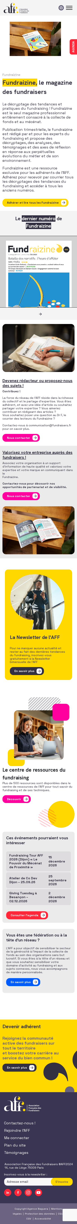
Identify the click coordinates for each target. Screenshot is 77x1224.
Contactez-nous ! (19, 1123)
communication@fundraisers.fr (50, 425)
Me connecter (16, 1137)
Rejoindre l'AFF (17, 1130)
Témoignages (16, 1152)
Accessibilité (43, 1218)
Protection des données (40, 1213)
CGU (60, 1213)
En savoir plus (24, 671)
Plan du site (15, 1145)
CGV (28, 1218)
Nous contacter (18, 438)
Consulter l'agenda (24, 915)
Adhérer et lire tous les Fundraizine (33, 202)
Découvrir (14, 799)
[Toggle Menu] (69, 8)
